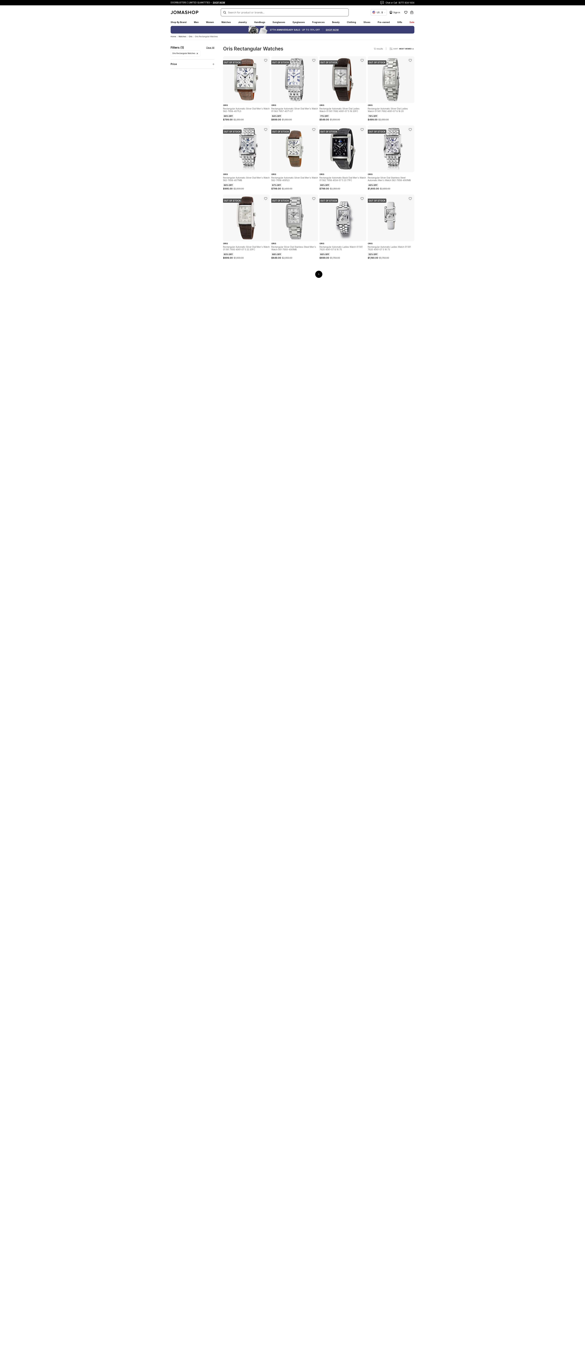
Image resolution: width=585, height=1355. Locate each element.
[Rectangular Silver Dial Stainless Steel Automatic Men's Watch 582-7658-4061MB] (410, 129)
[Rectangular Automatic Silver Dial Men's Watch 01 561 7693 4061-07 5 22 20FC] (266, 198)
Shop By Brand (178, 22)
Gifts (399, 22)
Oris (190, 36)
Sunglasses (279, 22)
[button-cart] (412, 12)
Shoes (366, 22)
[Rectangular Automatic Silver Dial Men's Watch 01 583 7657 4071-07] (314, 60)
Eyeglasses (299, 22)
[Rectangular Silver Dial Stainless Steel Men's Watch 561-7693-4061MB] (314, 198)
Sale (412, 22)
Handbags (259, 22)
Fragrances (318, 22)
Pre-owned (384, 22)
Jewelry (242, 22)
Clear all (210, 47)
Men (196, 22)
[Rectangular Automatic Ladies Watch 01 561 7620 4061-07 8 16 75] (362, 198)
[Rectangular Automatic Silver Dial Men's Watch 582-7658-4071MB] (266, 129)
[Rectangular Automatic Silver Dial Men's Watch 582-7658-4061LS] (314, 129)
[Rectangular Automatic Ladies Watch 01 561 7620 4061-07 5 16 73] (410, 198)
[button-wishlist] (406, 12)
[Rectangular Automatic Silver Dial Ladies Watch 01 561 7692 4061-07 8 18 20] (410, 60)
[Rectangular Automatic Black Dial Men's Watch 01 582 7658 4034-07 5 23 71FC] (362, 129)
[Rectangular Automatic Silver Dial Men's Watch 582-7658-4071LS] (266, 60)
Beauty (336, 22)
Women (210, 22)
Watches (226, 22)
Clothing (351, 22)
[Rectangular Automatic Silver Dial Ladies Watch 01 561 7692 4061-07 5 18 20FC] (362, 60)
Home (173, 36)
